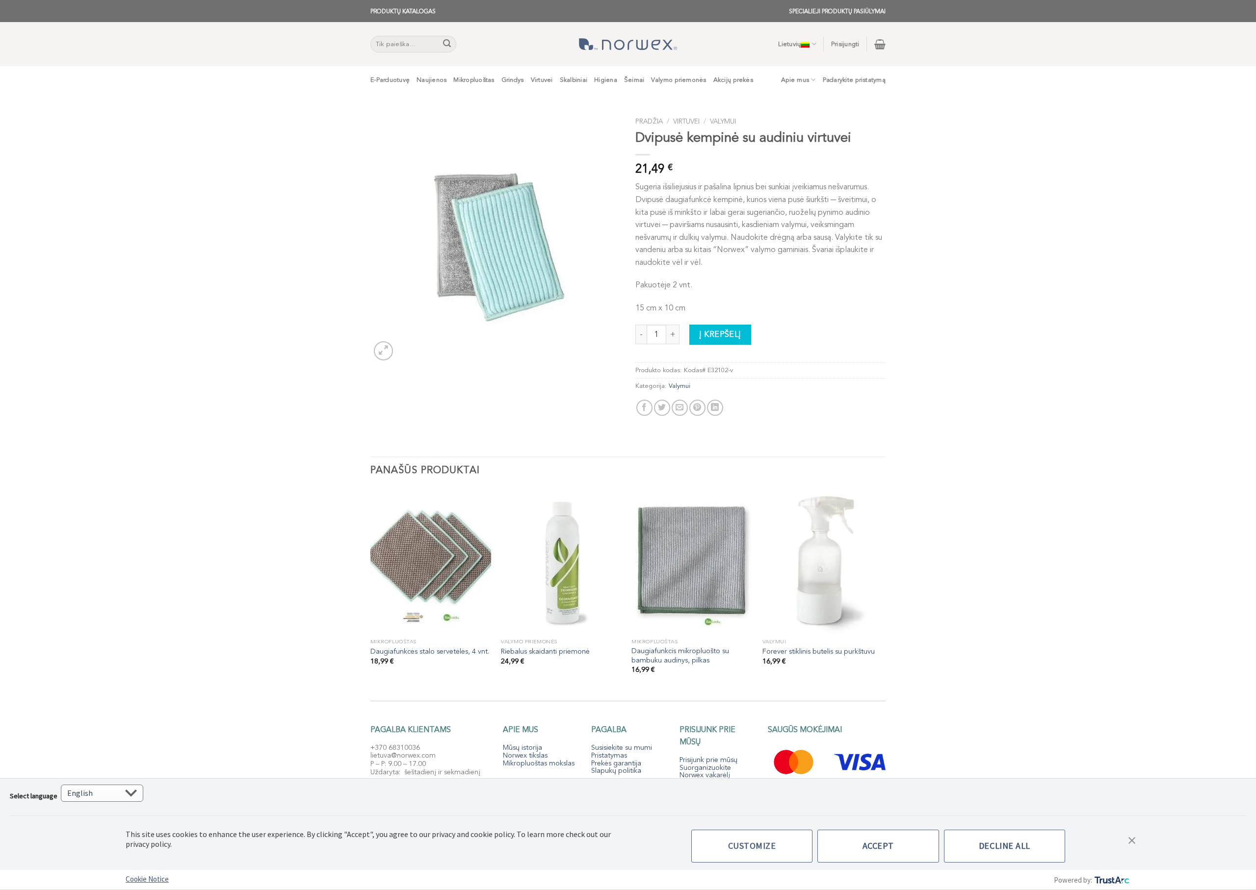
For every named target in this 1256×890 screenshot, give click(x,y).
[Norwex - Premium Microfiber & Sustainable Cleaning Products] (628, 44)
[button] (1132, 839)
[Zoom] (383, 350)
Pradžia (649, 121)
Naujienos (431, 80)
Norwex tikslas (525, 755)
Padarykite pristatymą (854, 80)
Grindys (512, 80)
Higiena (605, 80)
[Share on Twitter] (662, 408)
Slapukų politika (616, 770)
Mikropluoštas (473, 80)
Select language (33, 795)
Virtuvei (542, 80)
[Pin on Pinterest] (697, 408)
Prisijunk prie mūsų (708, 759)
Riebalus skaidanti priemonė (545, 651)
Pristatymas (609, 755)
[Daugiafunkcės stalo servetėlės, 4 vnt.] (431, 561)
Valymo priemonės (678, 80)
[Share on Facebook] (644, 408)
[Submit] (447, 44)
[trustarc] (1111, 880)
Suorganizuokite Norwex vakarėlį (705, 771)
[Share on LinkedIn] (715, 408)
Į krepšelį (720, 334)
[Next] (882, 589)
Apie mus (795, 80)
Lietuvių (789, 44)
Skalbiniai (574, 80)
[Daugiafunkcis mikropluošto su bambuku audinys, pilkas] (692, 561)
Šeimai (634, 80)
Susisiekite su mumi (621, 747)
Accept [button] (878, 845)
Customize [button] (752, 845)
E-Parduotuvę (390, 80)
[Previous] (371, 589)
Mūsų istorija (522, 747)
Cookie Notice (147, 879)
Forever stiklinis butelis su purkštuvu (818, 651)
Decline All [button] (1004, 845)
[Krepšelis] (880, 44)
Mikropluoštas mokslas (539, 763)
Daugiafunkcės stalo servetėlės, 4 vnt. (429, 651)
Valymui (723, 121)
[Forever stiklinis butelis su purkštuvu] (823, 561)
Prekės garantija (616, 763)
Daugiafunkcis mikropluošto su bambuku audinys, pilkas (680, 656)
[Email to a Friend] (680, 408)
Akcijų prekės (733, 80)
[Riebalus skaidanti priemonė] (561, 561)
